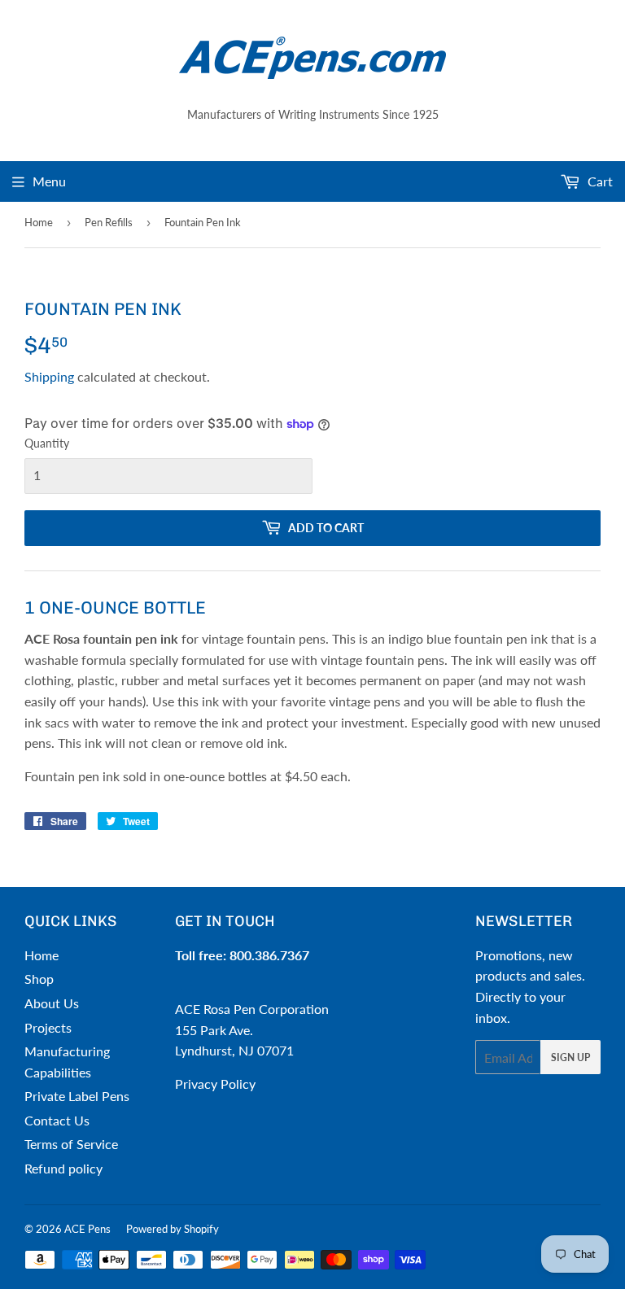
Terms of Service (71, 1143)
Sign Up (570, 1057)
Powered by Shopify (172, 1228)
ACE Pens (87, 1228)
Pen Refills (109, 222)
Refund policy (63, 1168)
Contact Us (57, 1120)
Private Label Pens (76, 1095)
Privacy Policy (215, 1083)
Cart (598, 181)
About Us (51, 1003)
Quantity (46, 443)
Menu (49, 181)
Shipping (49, 376)
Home (38, 222)
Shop (39, 978)
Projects (48, 1027)
